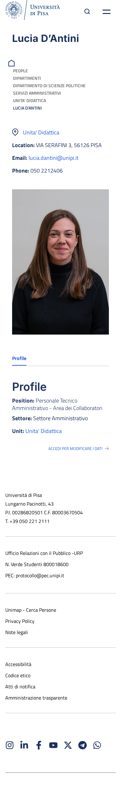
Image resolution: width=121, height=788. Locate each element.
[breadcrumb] (12, 62)
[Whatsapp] (97, 745)
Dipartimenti (27, 78)
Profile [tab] (19, 358)
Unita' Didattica (29, 100)
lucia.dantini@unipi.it (53, 158)
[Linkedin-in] (24, 745)
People (20, 70)
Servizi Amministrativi (37, 93)
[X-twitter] (68, 745)
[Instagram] (9, 745)
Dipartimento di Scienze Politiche (49, 85)
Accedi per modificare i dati (75, 448)
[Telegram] (82, 745)
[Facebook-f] (38, 745)
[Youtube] (53, 745)
